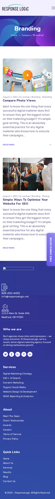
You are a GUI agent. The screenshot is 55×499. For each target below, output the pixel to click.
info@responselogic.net (15, 296)
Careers (7, 429)
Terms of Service (12, 434)
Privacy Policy (10, 438)
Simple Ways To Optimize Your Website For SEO (25, 202)
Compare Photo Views (19, 100)
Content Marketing (13, 382)
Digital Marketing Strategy (17, 373)
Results (7, 472)
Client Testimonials (13, 420)
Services (7, 467)
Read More (9, 145)
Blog (5, 476)
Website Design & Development (20, 391)
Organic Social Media (14, 387)
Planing (45, 196)
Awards (7, 425)
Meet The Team (11, 416)
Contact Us (9, 481)
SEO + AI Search (12, 378)
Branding (36, 97)
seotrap (26, 97)
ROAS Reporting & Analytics (18, 396)
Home (14, 35)
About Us (8, 463)
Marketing (47, 97)
